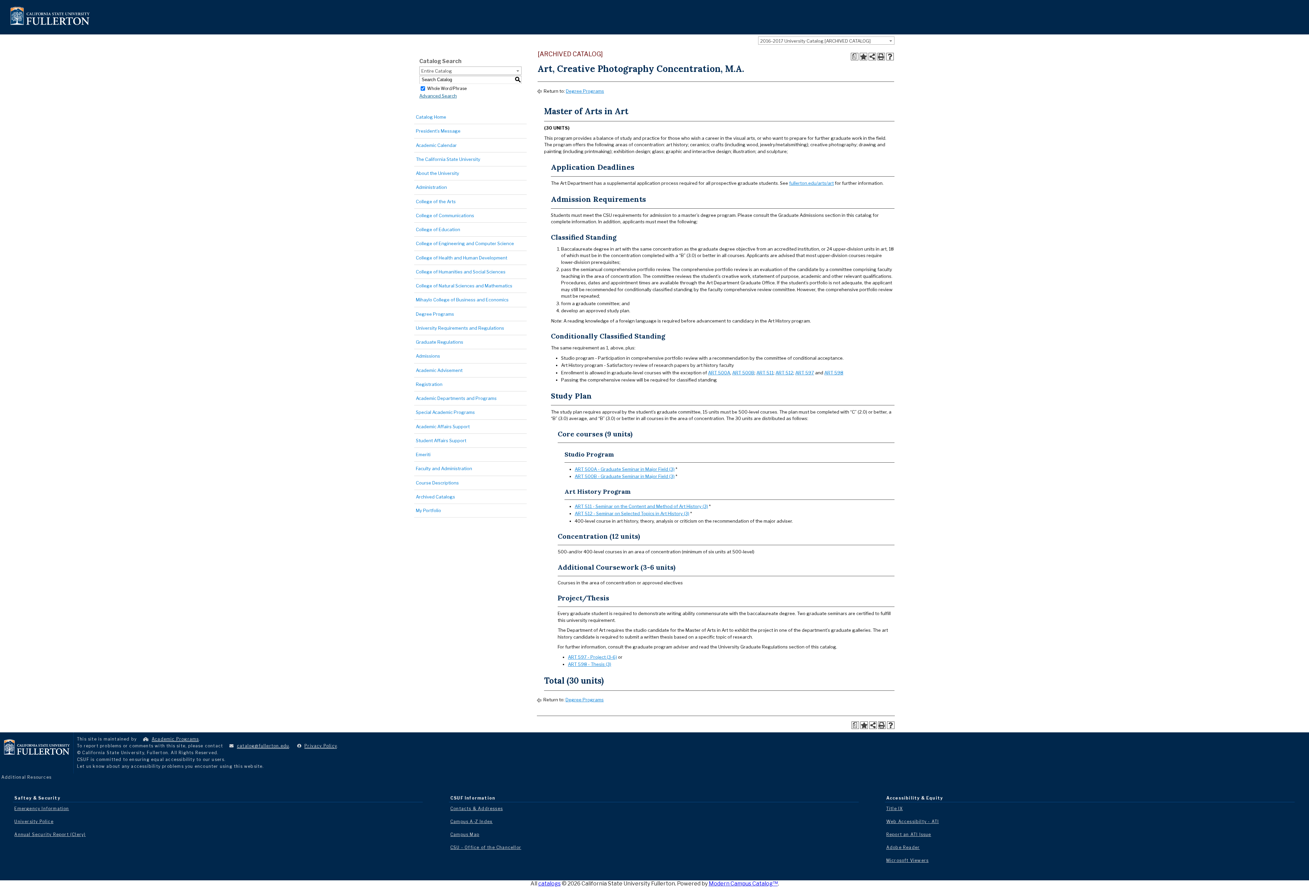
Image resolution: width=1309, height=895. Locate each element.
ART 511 (764, 372)
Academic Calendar (436, 145)
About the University (437, 173)
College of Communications (445, 215)
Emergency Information (41, 808)
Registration (429, 384)
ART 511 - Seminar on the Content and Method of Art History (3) (641, 506)
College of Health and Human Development (461, 257)
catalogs (549, 883)
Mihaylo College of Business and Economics (462, 299)
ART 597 (804, 372)
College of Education (438, 229)
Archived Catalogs (435, 496)
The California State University (448, 159)
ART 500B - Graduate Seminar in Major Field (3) (625, 476)
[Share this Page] (872, 56)
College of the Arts (436, 201)
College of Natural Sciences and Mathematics (464, 285)
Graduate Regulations (439, 342)
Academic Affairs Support (443, 426)
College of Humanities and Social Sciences (461, 271)
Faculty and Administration (444, 468)
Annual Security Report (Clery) (50, 834)
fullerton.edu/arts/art (811, 183)
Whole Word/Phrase (447, 88)
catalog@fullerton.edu (263, 745)
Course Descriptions (437, 483)
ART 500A (719, 372)
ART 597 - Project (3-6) (592, 657)
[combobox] (826, 40)
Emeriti (423, 454)
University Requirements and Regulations (460, 328)
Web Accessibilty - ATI (912, 821)
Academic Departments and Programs (456, 398)
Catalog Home (431, 117)
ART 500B (743, 372)
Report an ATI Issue (908, 834)
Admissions (428, 356)
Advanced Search (438, 96)
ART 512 (784, 372)
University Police (33, 821)
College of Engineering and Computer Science (465, 243)
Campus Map (464, 834)
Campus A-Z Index (471, 821)
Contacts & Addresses (476, 808)
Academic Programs (175, 739)
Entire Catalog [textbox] (436, 71)
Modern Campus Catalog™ (743, 883)
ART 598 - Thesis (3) (589, 664)
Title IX (894, 808)
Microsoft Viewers (907, 860)
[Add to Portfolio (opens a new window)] (863, 56)
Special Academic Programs (445, 412)
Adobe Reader (903, 847)
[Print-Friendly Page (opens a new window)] (881, 56)
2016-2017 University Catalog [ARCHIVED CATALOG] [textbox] (815, 41)
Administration (431, 187)
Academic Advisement (439, 370)
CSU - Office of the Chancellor (485, 847)
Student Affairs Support (441, 440)
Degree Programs (435, 314)
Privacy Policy (320, 745)
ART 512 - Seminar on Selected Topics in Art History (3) (632, 513)
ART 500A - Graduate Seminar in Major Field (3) (625, 469)
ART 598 (833, 372)
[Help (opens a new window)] (890, 56)
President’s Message (438, 131)
